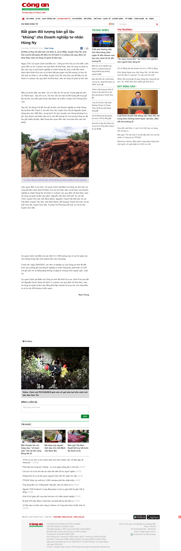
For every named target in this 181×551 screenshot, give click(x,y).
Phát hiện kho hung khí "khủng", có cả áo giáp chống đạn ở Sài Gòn (51, 467)
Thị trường (77, 18)
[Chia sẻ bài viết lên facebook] (81, 48)
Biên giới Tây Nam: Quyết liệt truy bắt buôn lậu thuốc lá (78, 448)
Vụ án (37, 18)
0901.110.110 (79, 517)
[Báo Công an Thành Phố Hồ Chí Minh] (23, 18)
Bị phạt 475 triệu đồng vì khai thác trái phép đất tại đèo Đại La (48, 501)
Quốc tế (106, 18)
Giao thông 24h (49, 18)
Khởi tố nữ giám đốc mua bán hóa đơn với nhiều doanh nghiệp (48, 496)
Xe (146, 18)
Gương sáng (117, 18)
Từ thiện (128, 18)
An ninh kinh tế (63, 18)
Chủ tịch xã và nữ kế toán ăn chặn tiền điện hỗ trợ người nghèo (49, 471)
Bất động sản (126, 86)
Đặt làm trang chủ (33, 517)
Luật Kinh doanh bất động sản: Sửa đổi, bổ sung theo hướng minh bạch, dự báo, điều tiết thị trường (138, 119)
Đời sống (88, 18)
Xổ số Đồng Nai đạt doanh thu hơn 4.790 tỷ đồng (137, 68)
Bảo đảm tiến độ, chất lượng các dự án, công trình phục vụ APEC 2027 (103, 82)
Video (151, 18)
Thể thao (97, 18)
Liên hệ (48, 517)
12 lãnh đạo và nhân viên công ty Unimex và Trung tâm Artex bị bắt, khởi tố (54, 505)
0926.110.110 (67, 517)
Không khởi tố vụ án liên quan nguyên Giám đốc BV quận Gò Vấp (50, 476)
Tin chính (30, 18)
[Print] (87, 48)
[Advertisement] (108, 8)
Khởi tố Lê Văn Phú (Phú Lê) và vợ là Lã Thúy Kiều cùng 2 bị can (103, 126)
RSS (112, 24)
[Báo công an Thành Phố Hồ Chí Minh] (35, 6)
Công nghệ (139, 18)
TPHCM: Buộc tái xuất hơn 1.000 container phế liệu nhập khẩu (48, 480)
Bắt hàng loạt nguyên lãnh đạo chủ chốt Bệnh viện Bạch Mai (55, 448)
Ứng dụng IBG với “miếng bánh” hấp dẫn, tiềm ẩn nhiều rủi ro (48, 485)
